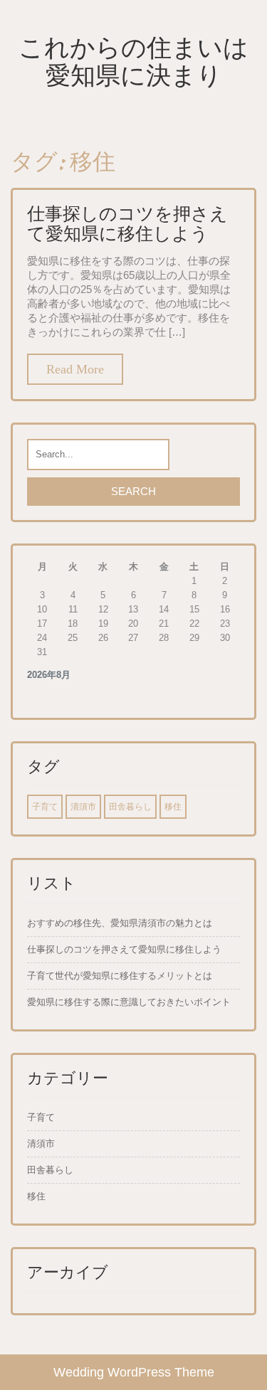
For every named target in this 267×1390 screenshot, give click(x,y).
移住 (173, 807)
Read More (75, 369)
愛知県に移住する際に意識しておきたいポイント (129, 1002)
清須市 (83, 807)
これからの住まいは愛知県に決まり (133, 61)
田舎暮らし (130, 807)
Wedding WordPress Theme (133, 1372)
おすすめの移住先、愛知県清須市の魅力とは (119, 923)
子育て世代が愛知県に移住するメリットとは (119, 975)
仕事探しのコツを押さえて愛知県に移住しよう (127, 223)
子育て (45, 807)
